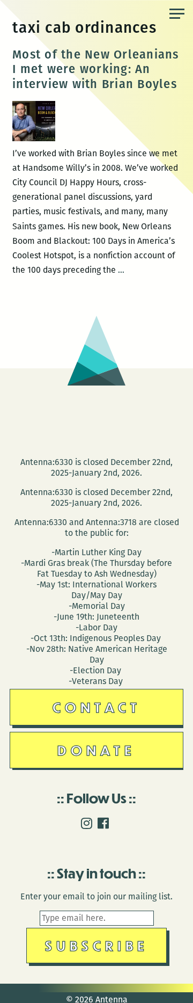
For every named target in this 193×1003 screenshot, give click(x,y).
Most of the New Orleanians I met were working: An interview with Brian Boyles (95, 69)
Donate (96, 750)
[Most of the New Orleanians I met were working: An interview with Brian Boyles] (33, 138)
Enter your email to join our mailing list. (96, 896)
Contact (97, 707)
